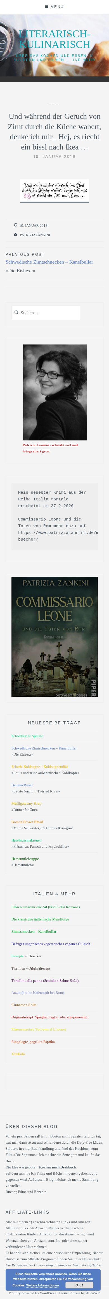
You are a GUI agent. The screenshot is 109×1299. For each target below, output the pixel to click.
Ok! (79, 1285)
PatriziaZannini (35, 235)
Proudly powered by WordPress (32, 1293)
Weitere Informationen (42, 1285)
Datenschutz (91, 1259)
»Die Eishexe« (49, 262)
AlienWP (92, 1293)
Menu (57, 7)
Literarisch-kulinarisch (54, 39)
